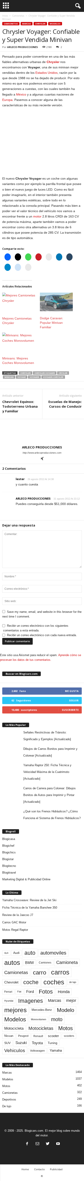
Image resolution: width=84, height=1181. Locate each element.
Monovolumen (38, 1019)
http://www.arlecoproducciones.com (42, 452)
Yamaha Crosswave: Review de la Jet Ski (29, 900)
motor (37, 216)
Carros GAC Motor (14, 922)
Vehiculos (14, 1050)
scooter (53, 1036)
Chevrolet (11, 982)
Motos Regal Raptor (15, 929)
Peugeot (23, 1035)
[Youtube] (57, 1144)
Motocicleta (14, 1028)
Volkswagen (37, 1050)
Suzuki (21, 1043)
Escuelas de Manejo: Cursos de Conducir (65, 404)
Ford (30, 992)
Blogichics (9, 852)
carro (39, 972)
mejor (71, 1000)
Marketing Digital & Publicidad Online (26, 879)
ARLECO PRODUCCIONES (22, 47)
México (21, 94)
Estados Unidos (46, 72)
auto (29, 953)
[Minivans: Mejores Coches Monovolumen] (18, 342)
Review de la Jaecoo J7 (17, 915)
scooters (69, 1035)
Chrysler (40, 23)
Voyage (21, 377)
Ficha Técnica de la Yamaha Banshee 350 (29, 907)
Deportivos (9, 1099)
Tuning (52, 1043)
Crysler (63, 373)
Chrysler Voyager (44, 373)
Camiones (45, 962)
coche (31, 982)
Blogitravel (9, 872)
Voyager (34, 377)
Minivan (9, 377)
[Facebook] (27, 1144)
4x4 (6, 953)
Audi (16, 953)
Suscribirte (70, 709)
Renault (38, 1036)
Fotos (46, 991)
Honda (64, 992)
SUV (7, 1043)
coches (53, 982)
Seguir (74, 700)
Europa (7, 100)
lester (20, 479)
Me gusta (72, 691)
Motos (65, 1028)
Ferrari (8, 991)
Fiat (19, 991)
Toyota (37, 1043)
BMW (29, 963)
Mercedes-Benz (42, 1009)
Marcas (26, 23)
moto (56, 1019)
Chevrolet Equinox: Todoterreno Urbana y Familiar (20, 406)
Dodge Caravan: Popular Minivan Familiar (51, 322)
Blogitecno (9, 866)
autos (12, 962)
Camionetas (18, 15)
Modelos (55, 23)
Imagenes (30, 1001)
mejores (15, 1010)
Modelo (65, 1010)
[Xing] (42, 459)
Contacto (39, 1169)
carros (60, 972)
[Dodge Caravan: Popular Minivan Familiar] (56, 302)
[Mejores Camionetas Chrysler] (18, 302)
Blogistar (8, 859)
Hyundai (8, 1000)
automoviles (53, 953)
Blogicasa (8, 839)
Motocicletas (40, 1028)
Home (25, 1169)
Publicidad (56, 1169)
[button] (77, 6)
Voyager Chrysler (53, 377)
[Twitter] (48, 1144)
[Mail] (37, 1144)
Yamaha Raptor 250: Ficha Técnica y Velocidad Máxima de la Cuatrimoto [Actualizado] (47, 771)
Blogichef (8, 845)
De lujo (6, 1106)
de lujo (72, 982)
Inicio (5, 15)
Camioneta (67, 962)
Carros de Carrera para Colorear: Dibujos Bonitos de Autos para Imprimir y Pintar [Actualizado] (49, 795)
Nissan (8, 1035)
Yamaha (56, 1050)
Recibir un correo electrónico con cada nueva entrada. (42, 635)
